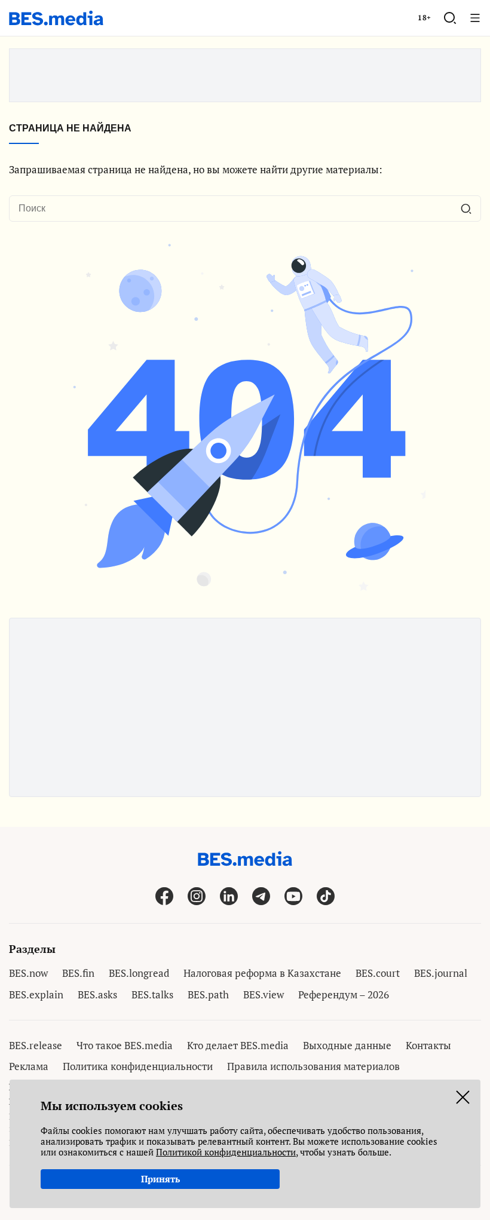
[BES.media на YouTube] (293, 896)
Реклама (28, 1066)
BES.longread (139, 973)
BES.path (208, 994)
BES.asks (97, 994)
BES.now (28, 973)
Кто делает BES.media (238, 1045)
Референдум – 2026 (343, 994)
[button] (450, 18)
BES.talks (152, 994)
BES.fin (78, 973)
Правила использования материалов (313, 1066)
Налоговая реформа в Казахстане (262, 973)
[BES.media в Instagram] (197, 896)
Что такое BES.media (124, 1045)
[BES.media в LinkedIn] (229, 896)
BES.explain (36, 994)
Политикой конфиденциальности (226, 1152)
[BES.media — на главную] (56, 18)
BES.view (263, 994)
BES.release (35, 1045)
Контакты (428, 1045)
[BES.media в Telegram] (261, 896)
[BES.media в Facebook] (164, 896)
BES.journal (440, 973)
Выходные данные (347, 1045)
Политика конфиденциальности (138, 1066)
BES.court (378, 973)
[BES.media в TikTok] (326, 896)
